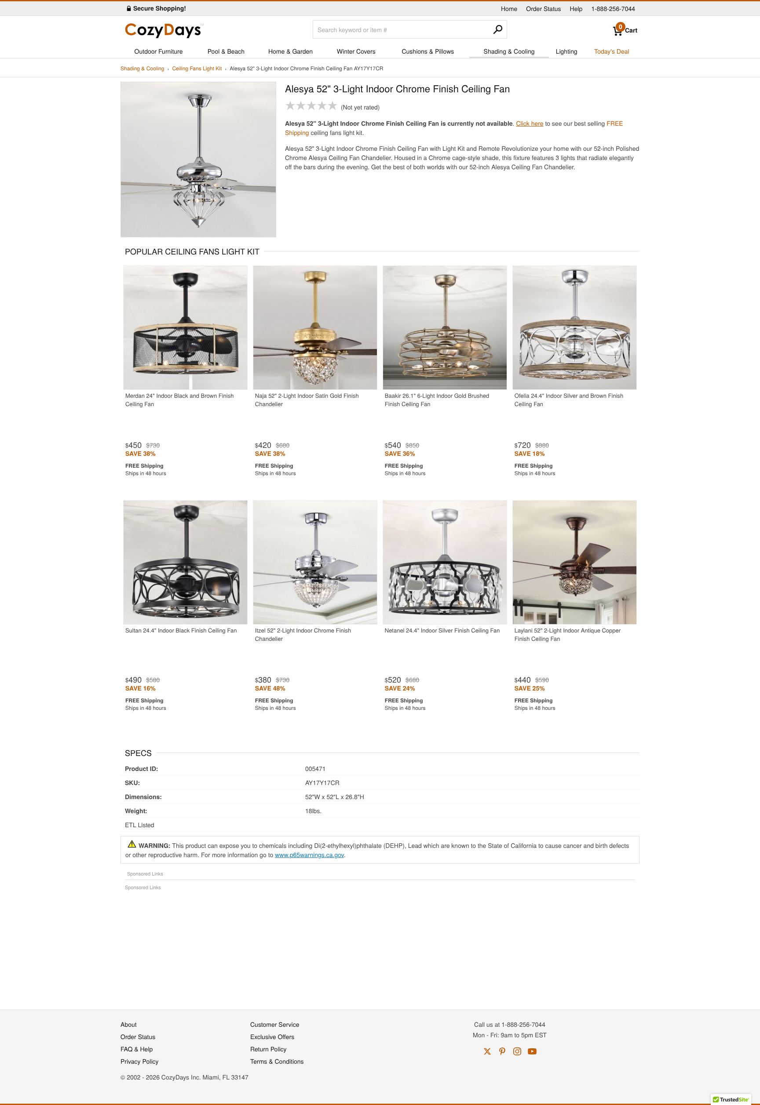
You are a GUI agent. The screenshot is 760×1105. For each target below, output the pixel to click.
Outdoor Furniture (159, 51)
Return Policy (268, 1048)
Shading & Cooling (509, 51)
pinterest (502, 1051)
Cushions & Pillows (428, 51)
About (129, 1024)
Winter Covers (356, 51)
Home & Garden (290, 51)
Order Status (543, 8)
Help (576, 8)
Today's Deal (611, 51)
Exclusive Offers (272, 1036)
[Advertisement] (380, 945)
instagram (517, 1051)
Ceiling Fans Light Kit (197, 69)
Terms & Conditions (277, 1061)
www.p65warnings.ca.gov (309, 854)
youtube (532, 1051)
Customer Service (274, 1024)
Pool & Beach (226, 51)
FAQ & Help (137, 1048)
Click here (529, 123)
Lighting (566, 51)
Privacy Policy (140, 1061)
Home (509, 8)
